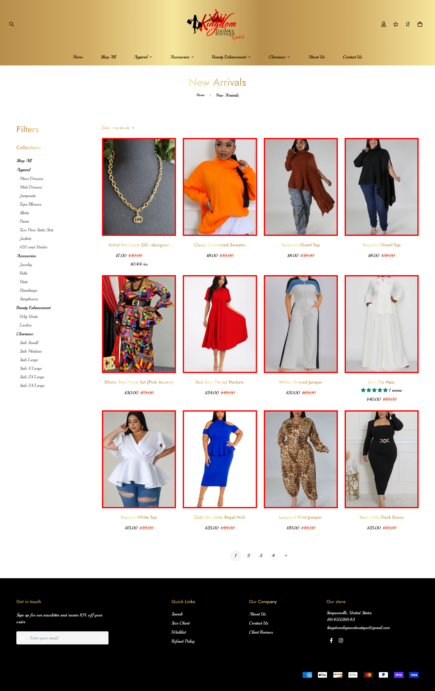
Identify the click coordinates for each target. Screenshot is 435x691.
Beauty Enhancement (229, 57)
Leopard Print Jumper (300, 517)
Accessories (179, 57)
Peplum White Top (139, 517)
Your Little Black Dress (381, 517)
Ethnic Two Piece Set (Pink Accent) (139, 382)
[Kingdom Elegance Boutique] (218, 24)
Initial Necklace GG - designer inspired (139, 245)
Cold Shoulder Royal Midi (219, 517)
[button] (419, 24)
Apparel (140, 57)
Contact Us (352, 57)
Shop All (108, 57)
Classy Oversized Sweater (220, 245)
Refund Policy (183, 641)
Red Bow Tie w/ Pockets (220, 382)
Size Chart (180, 623)
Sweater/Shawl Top (301, 245)
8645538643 (341, 619)
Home (78, 57)
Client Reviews (261, 632)
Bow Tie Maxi (381, 382)
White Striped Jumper (301, 382)
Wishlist (178, 632)
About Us (316, 57)
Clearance (277, 57)
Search (177, 614)
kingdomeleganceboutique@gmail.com (358, 627)
